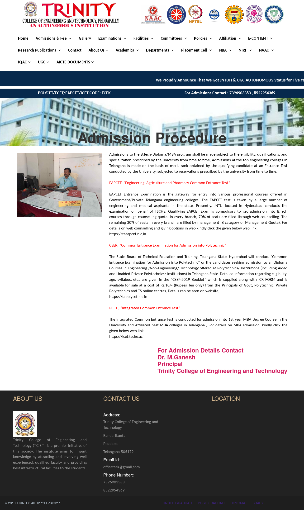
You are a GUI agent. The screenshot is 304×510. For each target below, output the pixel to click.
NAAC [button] (264, 50)
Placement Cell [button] (194, 50)
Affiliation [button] (228, 39)
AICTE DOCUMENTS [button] (73, 62)
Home (23, 39)
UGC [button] (42, 62)
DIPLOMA (237, 502)
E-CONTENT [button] (258, 39)
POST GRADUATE (212, 502)
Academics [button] (125, 50)
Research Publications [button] (37, 50)
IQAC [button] (22, 62)
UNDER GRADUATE (178, 502)
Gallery (85, 39)
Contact (74, 50)
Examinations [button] (110, 39)
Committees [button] (172, 39)
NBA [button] (223, 50)
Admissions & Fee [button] (52, 39)
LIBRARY (256, 502)
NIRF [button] (243, 50)
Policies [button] (201, 39)
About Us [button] (96, 50)
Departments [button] (158, 50)
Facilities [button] (141, 39)
